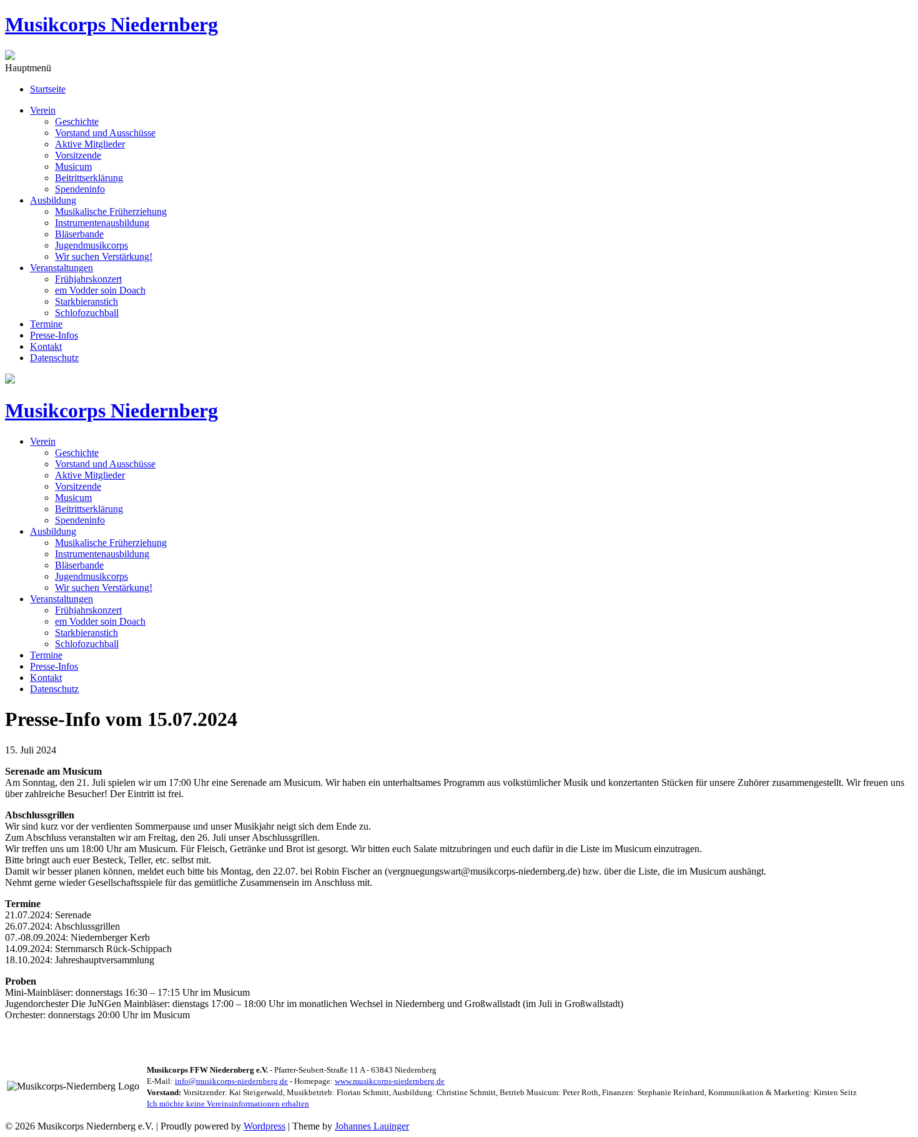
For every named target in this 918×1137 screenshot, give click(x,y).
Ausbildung (53, 200)
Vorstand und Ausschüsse (105, 132)
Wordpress (264, 1126)
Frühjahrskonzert (88, 279)
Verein (43, 110)
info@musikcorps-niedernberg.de (231, 1081)
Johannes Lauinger (372, 1126)
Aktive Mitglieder (90, 144)
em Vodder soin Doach (100, 290)
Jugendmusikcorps (91, 245)
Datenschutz (54, 357)
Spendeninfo (80, 189)
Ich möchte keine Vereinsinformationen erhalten (228, 1103)
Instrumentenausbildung (102, 222)
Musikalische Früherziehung (111, 211)
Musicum (73, 166)
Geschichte (77, 121)
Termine (46, 324)
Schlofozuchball (87, 312)
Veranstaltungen (61, 267)
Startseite (48, 89)
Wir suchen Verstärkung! (103, 256)
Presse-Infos (54, 335)
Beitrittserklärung (89, 177)
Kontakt (46, 346)
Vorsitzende (78, 155)
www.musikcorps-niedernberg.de (390, 1081)
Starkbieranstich (86, 301)
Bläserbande (79, 234)
